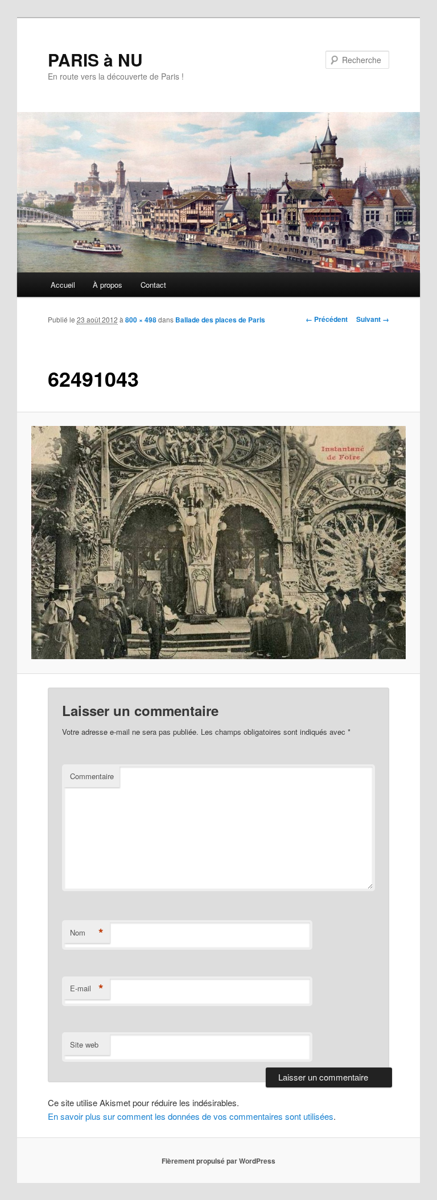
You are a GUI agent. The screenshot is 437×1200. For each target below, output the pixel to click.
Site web (84, 1044)
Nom (87, 933)
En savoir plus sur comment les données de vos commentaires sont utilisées (190, 1116)
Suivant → (372, 319)
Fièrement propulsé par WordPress (218, 1161)
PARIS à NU (95, 59)
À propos (107, 284)
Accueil (63, 284)
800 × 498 (140, 320)
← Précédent (327, 319)
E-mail (87, 988)
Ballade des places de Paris (220, 320)
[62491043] (218, 542)
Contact (153, 284)
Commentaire (92, 776)
